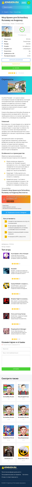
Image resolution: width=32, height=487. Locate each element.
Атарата (6, 12)
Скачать (17, 68)
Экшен (13, 23)
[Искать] (27, 7)
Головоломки (20, 23)
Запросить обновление (16, 60)
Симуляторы (17, 12)
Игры (11, 12)
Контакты (25, 474)
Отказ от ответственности (10, 477)
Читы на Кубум (6, 188)
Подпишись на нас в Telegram (17, 212)
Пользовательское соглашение (11, 474)
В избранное (23, 35)
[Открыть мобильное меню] (28, 2)
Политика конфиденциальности (11, 472)
